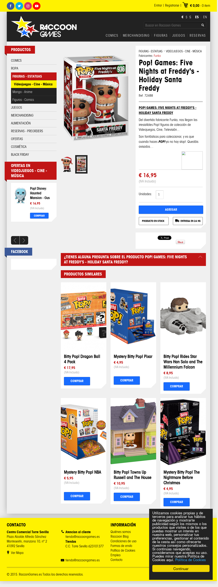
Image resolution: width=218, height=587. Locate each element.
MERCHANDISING (136, 35)
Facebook (10, 6)
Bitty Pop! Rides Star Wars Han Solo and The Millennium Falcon (183, 362)
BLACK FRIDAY (20, 155)
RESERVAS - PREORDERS (27, 131)
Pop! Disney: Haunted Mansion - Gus (40, 193)
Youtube (36, 6)
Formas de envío (121, 546)
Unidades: (145, 194)
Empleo (116, 555)
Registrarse (172, 5)
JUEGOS (178, 35)
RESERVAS (198, 35)
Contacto (116, 560)
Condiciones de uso (123, 541)
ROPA (14, 68)
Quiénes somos (121, 532)
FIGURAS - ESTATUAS (27, 76)
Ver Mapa (17, 553)
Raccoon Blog (120, 536)
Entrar (158, 5)
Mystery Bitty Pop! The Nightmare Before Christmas (182, 477)
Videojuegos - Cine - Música (33, 84)
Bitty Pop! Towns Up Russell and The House (132, 474)
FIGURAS (161, 35)
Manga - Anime (22, 92)
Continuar (181, 568)
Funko (157, 56)
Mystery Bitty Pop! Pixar (133, 356)
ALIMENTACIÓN (21, 123)
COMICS (112, 35)
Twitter (19, 6)
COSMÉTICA (18, 147)
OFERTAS (17, 139)
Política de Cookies (190, 559)
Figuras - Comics (23, 100)
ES (197, 17)
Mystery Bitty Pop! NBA (82, 472)
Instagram (28, 6)
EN (205, 17)
